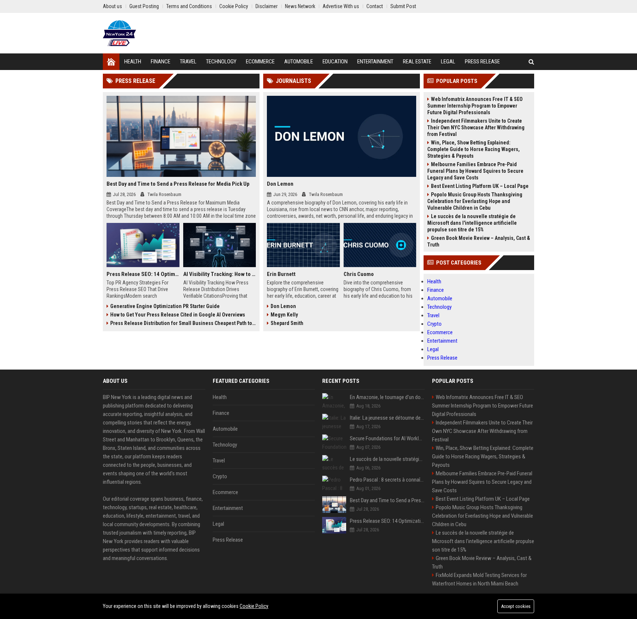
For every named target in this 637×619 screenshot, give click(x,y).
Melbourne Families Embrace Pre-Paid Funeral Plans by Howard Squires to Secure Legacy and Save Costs (475, 171)
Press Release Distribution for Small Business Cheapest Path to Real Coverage (183, 323)
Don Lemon (280, 184)
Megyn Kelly (284, 315)
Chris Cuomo (359, 274)
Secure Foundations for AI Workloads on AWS (387, 438)
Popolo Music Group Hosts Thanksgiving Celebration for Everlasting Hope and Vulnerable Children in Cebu (474, 201)
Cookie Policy (254, 606)
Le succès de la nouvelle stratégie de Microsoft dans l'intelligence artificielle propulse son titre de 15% (472, 222)
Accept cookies (515, 606)
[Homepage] (111, 61)
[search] (531, 61)
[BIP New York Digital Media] (119, 33)
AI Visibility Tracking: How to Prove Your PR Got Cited (219, 274)
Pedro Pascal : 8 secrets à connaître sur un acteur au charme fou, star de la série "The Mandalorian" (387, 479)
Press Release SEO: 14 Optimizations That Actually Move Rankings (143, 274)
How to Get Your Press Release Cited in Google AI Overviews (177, 315)
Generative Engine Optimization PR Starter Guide (165, 306)
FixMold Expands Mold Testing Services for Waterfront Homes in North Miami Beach (479, 579)
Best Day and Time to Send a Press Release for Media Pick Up (178, 184)
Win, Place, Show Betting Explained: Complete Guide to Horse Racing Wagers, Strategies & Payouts (473, 149)
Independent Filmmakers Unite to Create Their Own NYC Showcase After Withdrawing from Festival (476, 127)
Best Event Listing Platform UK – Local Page (480, 186)
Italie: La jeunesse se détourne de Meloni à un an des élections (387, 418)
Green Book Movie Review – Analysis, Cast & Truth (478, 241)
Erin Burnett (281, 274)
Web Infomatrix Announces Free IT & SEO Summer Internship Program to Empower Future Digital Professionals (475, 105)
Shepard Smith (287, 323)
